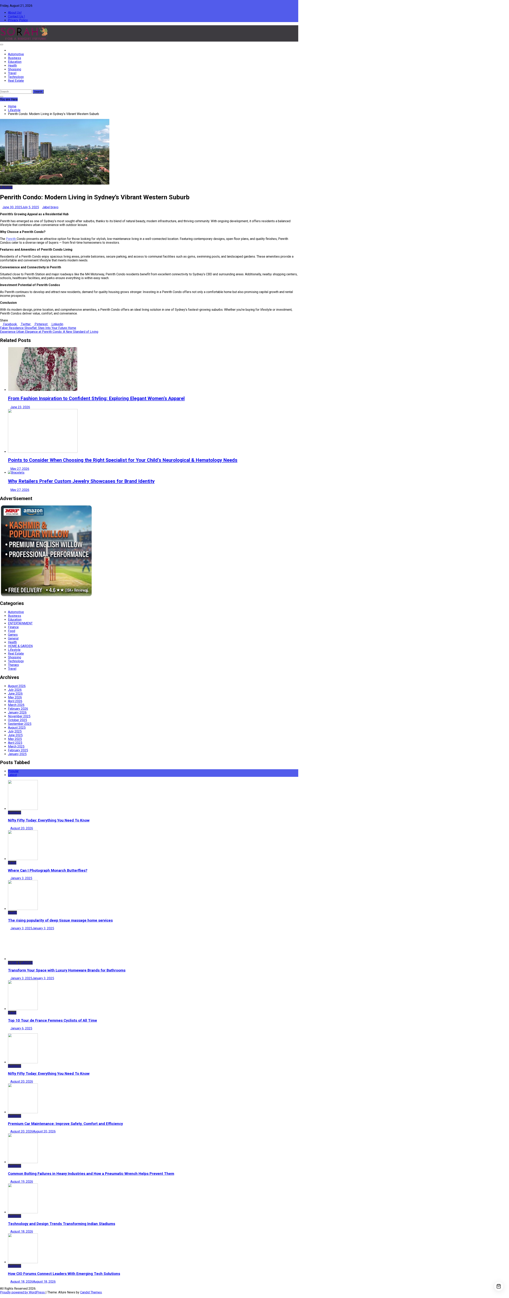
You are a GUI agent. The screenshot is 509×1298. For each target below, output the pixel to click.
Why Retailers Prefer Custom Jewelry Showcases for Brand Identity (81, 481)
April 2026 (15, 701)
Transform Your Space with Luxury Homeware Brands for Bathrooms (66, 970)
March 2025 (16, 746)
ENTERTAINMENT (20, 623)
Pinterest (41, 324)
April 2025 (15, 743)
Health (12, 65)
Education (14, 62)
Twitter (25, 324)
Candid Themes (91, 1292)
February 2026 (18, 709)
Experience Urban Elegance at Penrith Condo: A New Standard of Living (49, 332)
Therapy (13, 665)
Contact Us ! (16, 16)
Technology (16, 77)
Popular (13, 771)
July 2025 (15, 731)
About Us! (15, 13)
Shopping (14, 69)
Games (13, 635)
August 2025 (17, 727)
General (13, 638)
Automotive (16, 54)
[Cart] (498, 1286)
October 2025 (17, 720)
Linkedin (57, 324)
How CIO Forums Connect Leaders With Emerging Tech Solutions (64, 1274)
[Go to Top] (1, 1296)
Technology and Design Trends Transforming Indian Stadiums (61, 1224)
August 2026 (17, 686)
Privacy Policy (18, 20)
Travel (12, 73)
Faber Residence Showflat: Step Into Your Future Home (38, 328)
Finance (13, 627)
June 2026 (15, 693)
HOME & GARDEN (20, 646)
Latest (12, 775)
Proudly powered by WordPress (23, 1292)
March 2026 (16, 705)
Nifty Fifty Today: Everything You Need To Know (48, 820)
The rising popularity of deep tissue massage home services (60, 920)
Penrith (11, 239)
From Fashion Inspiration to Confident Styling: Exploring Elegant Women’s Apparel (96, 398)
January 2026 (17, 712)
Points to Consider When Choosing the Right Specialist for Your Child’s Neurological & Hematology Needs (122, 460)
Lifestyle (6, 187)
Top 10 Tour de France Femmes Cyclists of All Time (52, 1020)
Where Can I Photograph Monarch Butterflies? (47, 870)
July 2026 (15, 690)
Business (14, 58)
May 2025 (15, 739)
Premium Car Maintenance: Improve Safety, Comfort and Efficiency (65, 1124)
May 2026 (15, 697)
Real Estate (16, 81)
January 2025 (17, 754)
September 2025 (19, 724)
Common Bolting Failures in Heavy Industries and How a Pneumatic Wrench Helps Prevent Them (91, 1173)
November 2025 (19, 716)
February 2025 (18, 750)
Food (11, 631)
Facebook (10, 324)
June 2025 (15, 735)
